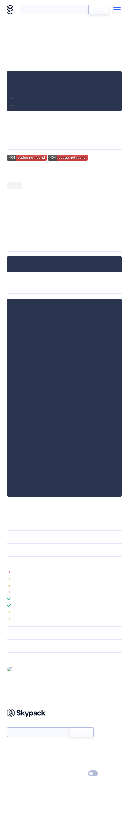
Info (118, 572)
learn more (50, 563)
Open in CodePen (50, 102)
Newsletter (17, 724)
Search (98, 9)
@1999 (22, 669)
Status (71, 747)
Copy (19, 102)
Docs (11, 747)
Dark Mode (75, 773)
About (13, 756)
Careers (14, 765)
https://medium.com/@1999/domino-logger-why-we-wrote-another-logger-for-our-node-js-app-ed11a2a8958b (61, 219)
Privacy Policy (19, 773)
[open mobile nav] (117, 9)
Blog (70, 756)
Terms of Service (81, 765)
